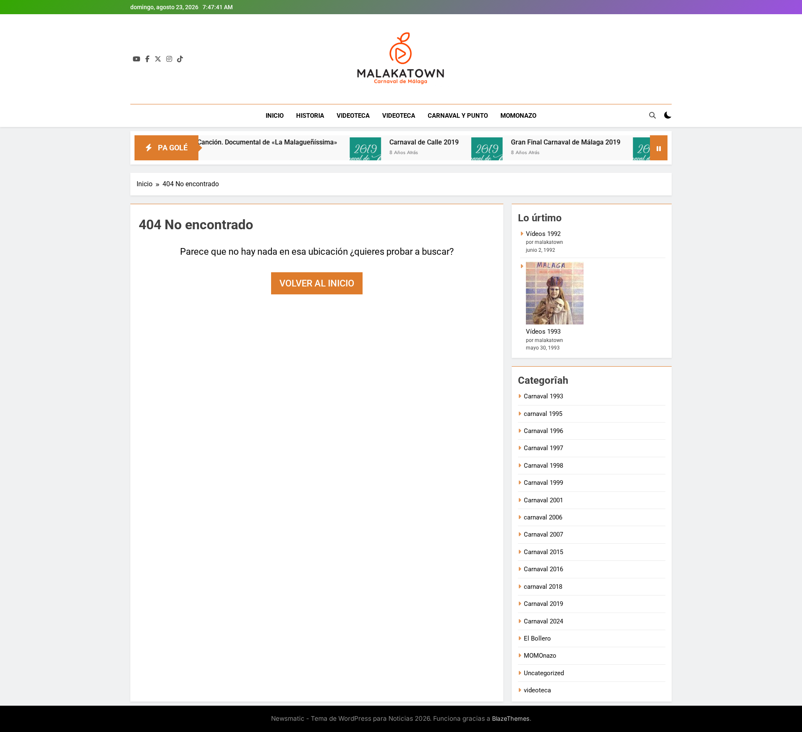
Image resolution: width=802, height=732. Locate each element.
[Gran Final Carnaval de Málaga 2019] (466, 153)
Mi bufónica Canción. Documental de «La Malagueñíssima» (228, 142)
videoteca (537, 690)
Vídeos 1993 (543, 331)
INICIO (275, 115)
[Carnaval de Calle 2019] (345, 153)
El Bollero (537, 638)
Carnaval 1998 (543, 465)
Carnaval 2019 (543, 604)
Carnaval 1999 (543, 482)
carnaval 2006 (543, 517)
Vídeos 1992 (543, 234)
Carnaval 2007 (543, 534)
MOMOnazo (540, 655)
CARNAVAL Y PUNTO (458, 115)
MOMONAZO (518, 115)
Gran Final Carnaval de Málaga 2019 (545, 142)
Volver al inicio (316, 283)
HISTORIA (310, 115)
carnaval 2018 (543, 586)
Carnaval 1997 (543, 448)
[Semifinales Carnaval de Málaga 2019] (628, 153)
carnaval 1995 (543, 414)
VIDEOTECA (353, 115)
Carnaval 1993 (543, 396)
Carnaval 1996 (543, 431)
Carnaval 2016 (543, 569)
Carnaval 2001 (543, 500)
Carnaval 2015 (543, 552)
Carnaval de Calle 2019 (404, 142)
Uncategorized (544, 673)
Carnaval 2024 (543, 621)
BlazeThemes (511, 718)
